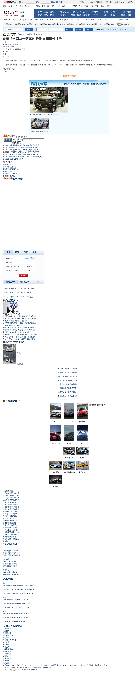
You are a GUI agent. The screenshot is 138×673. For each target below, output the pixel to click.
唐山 (26, 20)
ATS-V (69, 443)
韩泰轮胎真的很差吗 (10, 169)
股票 (44, 6)
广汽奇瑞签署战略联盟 (11, 493)
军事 (16, 6)
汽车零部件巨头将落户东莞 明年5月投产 (23, 150)
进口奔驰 (6, 586)
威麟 (27, 614)
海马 (20, 614)
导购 (46, 12)
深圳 (15, 566)
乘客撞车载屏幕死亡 (10, 537)
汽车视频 (23, 339)
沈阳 (67, 20)
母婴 (75, 6)
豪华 (76, 24)
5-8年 (25, 297)
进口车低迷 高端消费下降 (67, 388)
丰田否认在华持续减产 (11, 498)
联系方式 (54, 665)
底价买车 (6, 663)
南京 (99, 20)
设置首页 (6, 665)
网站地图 (108, 2)
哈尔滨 (93, 20)
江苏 (11, 564)
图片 (79, 12)
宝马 (17, 551)
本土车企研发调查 (9, 330)
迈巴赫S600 (69, 422)
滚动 (122, 2)
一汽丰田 (26, 607)
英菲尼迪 (23, 586)
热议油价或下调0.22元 (11, 539)
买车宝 (86, 15)
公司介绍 (82, 665)
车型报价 (6, 645)
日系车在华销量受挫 (10, 525)
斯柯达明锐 (69, 458)
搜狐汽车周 (105, 29)
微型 (11, 24)
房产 (58, 6)
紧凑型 (35, 24)
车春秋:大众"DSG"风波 (11, 314)
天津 (14, 20)
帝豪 (4, 617)
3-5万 (17, 288)
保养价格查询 (8, 635)
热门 (4, 583)
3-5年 (21, 297)
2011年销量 (33, 334)
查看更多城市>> (124, 20)
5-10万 (21, 288)
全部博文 (106, 665)
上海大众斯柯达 (19, 589)
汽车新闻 (29, 34)
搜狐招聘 (31, 665)
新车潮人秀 (7, 328)
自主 (4, 611)
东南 (24, 621)
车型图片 (6, 647)
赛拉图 (17, 555)
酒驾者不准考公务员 (10, 530)
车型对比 (64, 15)
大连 (72, 20)
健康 (86, 6)
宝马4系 (55, 487)
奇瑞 (4, 614)
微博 (129, 12)
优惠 (73, 15)
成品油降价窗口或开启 (11, 500)
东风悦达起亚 (8, 589)
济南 (36, 20)
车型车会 (6, 548)
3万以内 (12, 288)
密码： (38, 2)
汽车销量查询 (8, 649)
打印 (4, 54)
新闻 (10, 6)
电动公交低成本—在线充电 (67, 380)
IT (48, 6)
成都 (8, 564)
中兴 (15, 621)
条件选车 (6, 642)
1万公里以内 (13, 293)
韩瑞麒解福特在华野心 (11, 511)
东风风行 (27, 617)
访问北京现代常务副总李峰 (17, 321)
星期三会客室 (8, 323)
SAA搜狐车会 (10, 544)
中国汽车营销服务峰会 (11, 532)
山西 (15, 561)
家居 (64, 6)
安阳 (11, 561)
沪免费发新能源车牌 (10, 521)
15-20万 (32, 288)
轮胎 (11, 60)
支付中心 (23, 665)
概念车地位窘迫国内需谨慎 (67, 384)
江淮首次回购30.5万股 (11, 495)
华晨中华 (16, 617)
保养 (106, 15)
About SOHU (73, 665)
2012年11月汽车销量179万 (19, 334)
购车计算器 (7, 651)
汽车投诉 (6, 631)
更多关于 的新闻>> (14, 159)
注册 (60, 2)
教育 (80, 6)
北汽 (17, 330)
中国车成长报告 (14, 325)
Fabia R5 (82, 443)
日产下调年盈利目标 (10, 505)
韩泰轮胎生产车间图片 (11, 174)
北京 (8, 561)
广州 (11, 566)
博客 (108, 6)
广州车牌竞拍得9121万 (11, 502)
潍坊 (56, 20)
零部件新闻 (38, 34)
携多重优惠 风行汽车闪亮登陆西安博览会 (24, 147)
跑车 (112, 24)
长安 (21, 330)
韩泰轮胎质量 (8, 171)
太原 (31, 20)
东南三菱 (6, 600)
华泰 (11, 614)
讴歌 (18, 586)
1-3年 (17, 297)
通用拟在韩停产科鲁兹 (11, 507)
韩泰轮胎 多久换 (9, 176)
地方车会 (6, 559)
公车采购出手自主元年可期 (67, 396)
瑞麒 (24, 614)
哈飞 (21, 617)
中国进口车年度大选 (10, 514)
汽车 (53, 6)
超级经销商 (7, 332)
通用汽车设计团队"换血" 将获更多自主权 (24, 154)
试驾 (52, 12)
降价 (46, 15)
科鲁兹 (9, 553)
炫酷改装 (20, 364)
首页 (5, 6)
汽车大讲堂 (7, 318)
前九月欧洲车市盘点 (10, 518)
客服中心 (47, 665)
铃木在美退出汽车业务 (11, 509)
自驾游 (5, 572)
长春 (87, 20)
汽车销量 (6, 334)
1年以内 (12, 297)
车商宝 (82, 2)
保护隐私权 (63, 665)
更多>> (39, 282)
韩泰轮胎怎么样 (8, 164)
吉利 (8, 614)
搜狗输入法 (15, 665)
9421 (16, 572)
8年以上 (30, 297)
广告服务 (39, 665)
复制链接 (6, 52)
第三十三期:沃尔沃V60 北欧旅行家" (24, 328)
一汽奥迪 (21, 603)
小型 (23, 24)
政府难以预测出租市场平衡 (67, 369)
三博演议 (23, 337)
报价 (73, 12)
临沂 (51, 20)
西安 (82, 20)
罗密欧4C (82, 422)
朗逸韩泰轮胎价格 (9, 167)
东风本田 (6, 603)
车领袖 (5, 321)
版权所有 (48, 667)
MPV (88, 24)
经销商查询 (7, 658)
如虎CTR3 (82, 472)
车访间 (5, 337)
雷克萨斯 (30, 586)
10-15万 (27, 288)
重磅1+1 (6, 325)
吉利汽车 (32, 330)
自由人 (10, 574)
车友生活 (6, 570)
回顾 (116, 2)
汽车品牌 (8, 579)
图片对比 (13, 640)
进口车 (95, 12)
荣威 (8, 621)
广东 (4, 564)
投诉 (112, 15)
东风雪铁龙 (31, 593)
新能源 (126, 24)
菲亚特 (9, 555)
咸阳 (4, 561)
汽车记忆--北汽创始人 (11, 534)
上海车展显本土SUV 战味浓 (68, 392)
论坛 (123, 12)
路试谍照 (20, 353)
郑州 (77, 20)
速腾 (4, 555)
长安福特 (20, 600)
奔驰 (13, 555)
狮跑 (10, 551)
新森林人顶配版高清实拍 (39, 131)
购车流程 (6, 656)
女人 (69, 6)
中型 (49, 24)
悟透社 (11, 339)
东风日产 (26, 600)
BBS (102, 6)
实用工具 (8, 626)
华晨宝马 (13, 600)
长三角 (5, 574)
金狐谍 (16, 339)
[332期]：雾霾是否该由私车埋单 (24, 323)
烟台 (46, 20)
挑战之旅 (11, 572)
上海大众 (13, 607)
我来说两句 (11, 44)
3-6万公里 (29, 293)
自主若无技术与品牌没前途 (67, 372)
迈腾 (13, 551)
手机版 (90, 2)
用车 (106, 12)
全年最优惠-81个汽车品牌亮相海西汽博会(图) (25, 157)
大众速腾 (55, 472)
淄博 (61, 20)
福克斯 (14, 553)
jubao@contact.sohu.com (29, 670)
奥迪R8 (82, 458)
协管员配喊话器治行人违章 (67, 376)
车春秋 (16, 337)
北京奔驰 (6, 607)
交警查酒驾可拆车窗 (10, 527)
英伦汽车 (10, 617)
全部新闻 (98, 665)
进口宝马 (6, 593)
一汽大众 (20, 607)
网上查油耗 (7, 633)
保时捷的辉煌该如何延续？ (21, 332)
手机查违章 (7, 628)
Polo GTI (56, 422)
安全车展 (123, 29)
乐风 (18, 553)
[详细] (33, 316)
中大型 (62, 24)
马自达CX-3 (55, 444)
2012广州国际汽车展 (10, 516)
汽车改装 (6, 661)
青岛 (41, 20)
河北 (15, 564)
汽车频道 (21, 34)
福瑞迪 (5, 551)
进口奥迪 (13, 586)
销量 (52, 15)
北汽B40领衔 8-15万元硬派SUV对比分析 (44, 114)
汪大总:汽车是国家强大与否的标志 (23, 318)
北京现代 (28, 603)
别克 (4, 553)
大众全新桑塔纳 (69, 472)
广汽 (27, 621)
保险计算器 (7, 654)
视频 (38, 6)
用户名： (22, 2)
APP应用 (99, 2)
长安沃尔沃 (22, 593)
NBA (27, 6)
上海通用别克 (29, 589)
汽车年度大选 (115, 29)
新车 (40, 12)
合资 (4, 597)
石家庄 (20, 20)
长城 (4, 621)
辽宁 (4, 566)
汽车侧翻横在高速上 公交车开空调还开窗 (24, 152)
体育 (21, 6)
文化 (97, 6)
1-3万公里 (21, 293)
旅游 (91, 6)
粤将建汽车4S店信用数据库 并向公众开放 (24, 145)
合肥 (104, 20)
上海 (8, 566)
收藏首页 (130, 2)
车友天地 (16, 574)
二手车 (95, 15)
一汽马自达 (14, 603)
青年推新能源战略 (9, 523)
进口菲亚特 (14, 593)
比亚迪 (25, 330)
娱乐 (32, 6)
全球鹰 (16, 614)
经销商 (86, 12)
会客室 (11, 337)
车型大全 (64, 12)
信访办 (5, 339)
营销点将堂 (31, 339)
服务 (123, 15)
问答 (112, 12)
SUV (100, 24)
